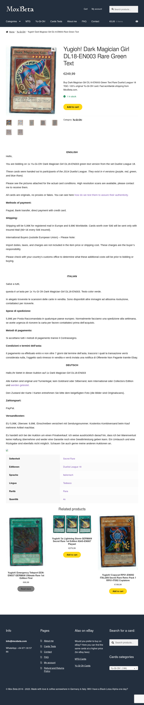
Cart (86, 8)
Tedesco (67, 483)
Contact (95, 21)
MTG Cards (80, 658)
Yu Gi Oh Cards (82, 665)
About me (72, 21)
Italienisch (68, 474)
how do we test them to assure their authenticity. (102, 195)
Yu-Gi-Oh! (40, 21)
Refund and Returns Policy (54, 669)
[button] (53, 49)
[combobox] (123, 668)
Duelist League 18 (72, 466)
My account (97, 8)
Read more (26, 588)
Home (11, 31)
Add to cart (73, 107)
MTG (28, 21)
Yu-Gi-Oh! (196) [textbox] (123, 668)
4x (64, 499)
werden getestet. (20, 385)
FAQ (84, 21)
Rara (65, 491)
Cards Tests (56, 21)
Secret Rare (69, 458)
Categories (11, 21)
